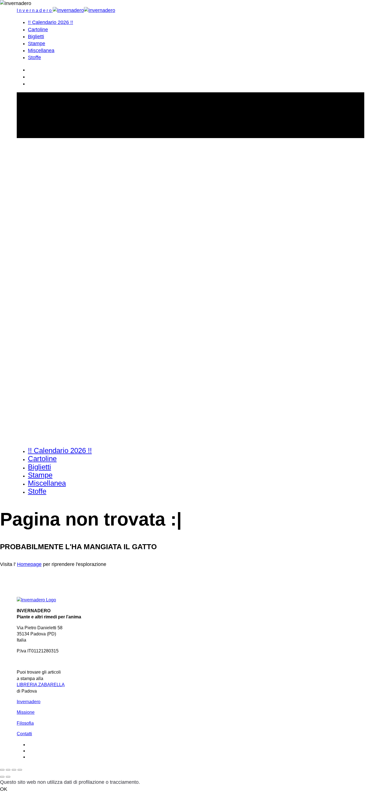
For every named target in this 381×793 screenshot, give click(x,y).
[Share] (8, 770)
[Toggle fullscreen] (14, 770)
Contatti (24, 733)
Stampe (36, 43)
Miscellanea (41, 50)
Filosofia (25, 723)
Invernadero (28, 701)
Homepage (29, 564)
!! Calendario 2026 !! (50, 22)
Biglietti (36, 36)
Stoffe (34, 57)
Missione (26, 712)
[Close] (2, 770)
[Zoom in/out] (20, 770)
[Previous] (2, 777)
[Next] (8, 777)
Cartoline (38, 29)
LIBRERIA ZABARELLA (41, 684)
